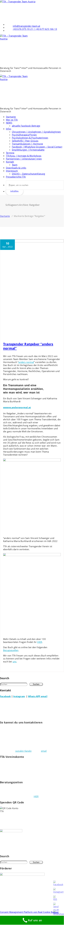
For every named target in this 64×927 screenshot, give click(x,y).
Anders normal (35, 328)
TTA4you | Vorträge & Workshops (23, 155)
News (23, 328)
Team (14, 164)
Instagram (19, 696)
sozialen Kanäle (23, 750)
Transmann (8, 336)
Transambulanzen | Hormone (27, 143)
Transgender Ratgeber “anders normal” (28, 346)
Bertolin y (47, 328)
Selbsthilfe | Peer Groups (25, 140)
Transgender (53, 333)
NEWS (9, 122)
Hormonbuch (38, 330)
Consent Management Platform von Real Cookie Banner (29, 912)
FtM (29, 330)
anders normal (26, 362)
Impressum (12, 170)
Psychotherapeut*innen (24, 134)
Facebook (5, 696)
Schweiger (41, 333)
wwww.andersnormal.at (17, 407)
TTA (16, 336)
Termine (10, 152)
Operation (22, 333)
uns (14, 661)
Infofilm (14, 191)
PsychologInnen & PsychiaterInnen (30, 137)
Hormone (50, 330)
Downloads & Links (16, 167)
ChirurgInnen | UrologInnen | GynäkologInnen (36, 131)
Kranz (14, 333)
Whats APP (34, 696)
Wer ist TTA (12, 119)
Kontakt (10, 161)
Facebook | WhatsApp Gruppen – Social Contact (37, 146)
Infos (8, 128)
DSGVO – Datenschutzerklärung (28, 173)
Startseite (11, 116)
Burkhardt (22, 330)
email (44, 750)
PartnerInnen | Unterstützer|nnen (24, 158)
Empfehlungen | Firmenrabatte (28, 149)
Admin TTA (8, 328)
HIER (39, 642)
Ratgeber (32, 333)
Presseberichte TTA (16, 176)
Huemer (7, 333)
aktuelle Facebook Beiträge (26, 125)
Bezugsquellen (10, 650)
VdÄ (20, 336)
